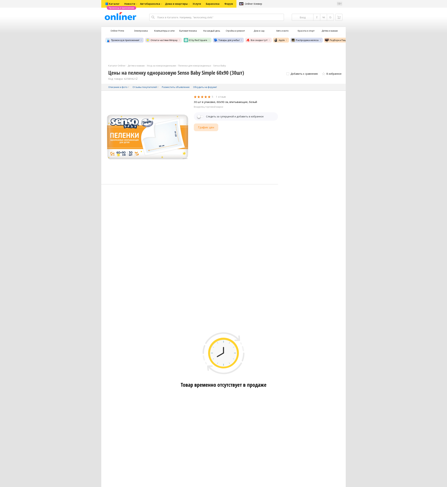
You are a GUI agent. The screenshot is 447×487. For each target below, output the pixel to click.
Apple (282, 40)
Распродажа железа (307, 40)
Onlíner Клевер (253, 3)
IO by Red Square (198, 40)
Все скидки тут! (259, 40)
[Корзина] (338, 17)
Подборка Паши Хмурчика (344, 40)
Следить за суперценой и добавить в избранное (235, 116)
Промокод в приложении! (125, 40)
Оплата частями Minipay (164, 40)
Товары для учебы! (229, 40)
